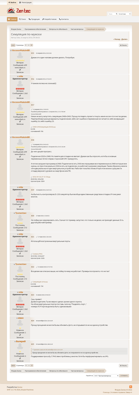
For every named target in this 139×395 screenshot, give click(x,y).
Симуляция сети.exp (40, 282)
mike (21, 76)
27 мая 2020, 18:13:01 (44, 236)
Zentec (19, 387)
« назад (116, 39)
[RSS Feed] (130, 386)
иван (21, 318)
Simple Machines (27, 390)
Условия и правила (118, 392)
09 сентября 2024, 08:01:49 (44, 344)
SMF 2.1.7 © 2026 (13, 390)
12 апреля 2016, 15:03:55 (40, 109)
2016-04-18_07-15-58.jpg (41, 177)
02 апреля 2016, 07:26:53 (43, 79)
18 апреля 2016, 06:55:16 (43, 190)
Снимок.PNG (37, 254)
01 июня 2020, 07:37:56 (45, 267)
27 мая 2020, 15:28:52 (42, 215)
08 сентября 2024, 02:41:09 (44, 320)
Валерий (21, 341)
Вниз (13, 45)
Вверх (13, 365)
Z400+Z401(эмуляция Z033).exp (44, 127)
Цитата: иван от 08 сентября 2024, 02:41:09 (48, 349)
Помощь (106, 392)
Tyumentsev (20, 213)
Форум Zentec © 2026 (123, 390)
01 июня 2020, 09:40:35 (43, 295)
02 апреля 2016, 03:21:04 (43, 53)
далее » (124, 39)
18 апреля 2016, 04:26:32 (40, 144)
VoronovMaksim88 (21, 50)
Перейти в (89, 375)
